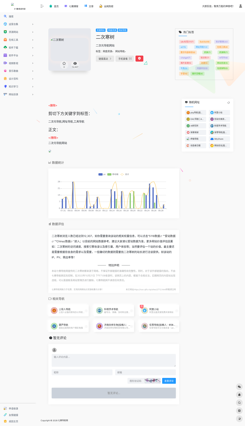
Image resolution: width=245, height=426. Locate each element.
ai (183, 47)
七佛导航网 (63, 420)
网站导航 (122, 30)
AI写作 (223, 57)
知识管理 (222, 41)
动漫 (204, 63)
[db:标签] (187, 41)
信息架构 (222, 68)
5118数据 (154, 236)
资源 (207, 52)
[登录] (240, 6)
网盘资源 (112, 30)
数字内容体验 (188, 52)
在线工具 (222, 47)
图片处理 (186, 63)
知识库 (205, 57)
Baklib (205, 41)
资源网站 (101, 30)
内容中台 (202, 68)
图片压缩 (197, 73)
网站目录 (222, 63)
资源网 (223, 52)
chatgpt (185, 57)
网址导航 (201, 47)
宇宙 (184, 73)
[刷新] (228, 102)
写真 (184, 68)
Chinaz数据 (63, 241)
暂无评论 (59, 338)
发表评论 (169, 380)
